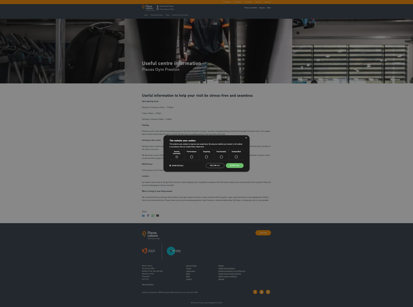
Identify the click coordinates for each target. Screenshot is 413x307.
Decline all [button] (215, 165)
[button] (176, 165)
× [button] (246, 138)
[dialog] (206, 153)
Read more (200, 147)
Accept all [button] (235, 165)
